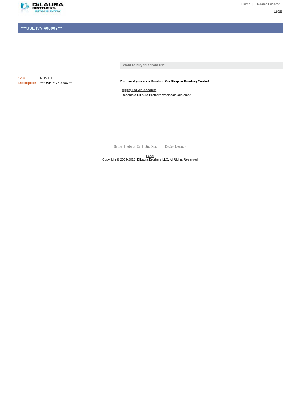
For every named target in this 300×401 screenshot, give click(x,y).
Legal (150, 156)
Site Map (151, 146)
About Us (133, 146)
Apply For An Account (139, 90)
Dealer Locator (268, 4)
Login (278, 11)
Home (245, 4)
